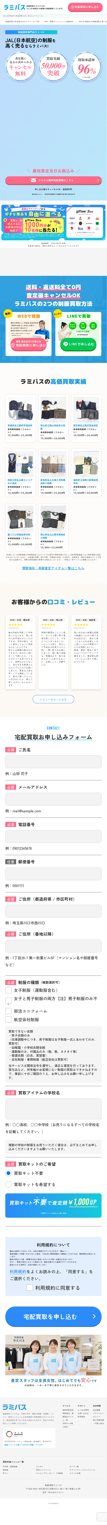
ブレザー (40, 1466)
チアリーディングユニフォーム (82, 1469)
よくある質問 (83, 1410)
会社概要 (96, 1410)
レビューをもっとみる (53, 699)
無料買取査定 (68, 1410)
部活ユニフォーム (43, 1469)
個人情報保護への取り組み (98, 1421)
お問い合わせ (83, 1413)
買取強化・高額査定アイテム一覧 (68, 1416)
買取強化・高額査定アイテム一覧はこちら (53, 568)
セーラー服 (74, 1466)
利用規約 (18, 1271)
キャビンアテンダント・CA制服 (49, 1473)
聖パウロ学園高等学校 (19, 534)
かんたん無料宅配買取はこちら (55, 180)
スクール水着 (75, 1473)
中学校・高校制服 (10, 1466)
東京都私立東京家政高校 (85, 425)
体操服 (5, 1469)
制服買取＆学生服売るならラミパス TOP (22, 21)
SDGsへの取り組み (68, 1425)
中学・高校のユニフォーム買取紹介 (59, 21)
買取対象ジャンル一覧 (13, 1461)
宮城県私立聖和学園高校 (20, 425)
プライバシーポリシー (98, 1415)
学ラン (5, 1473)
